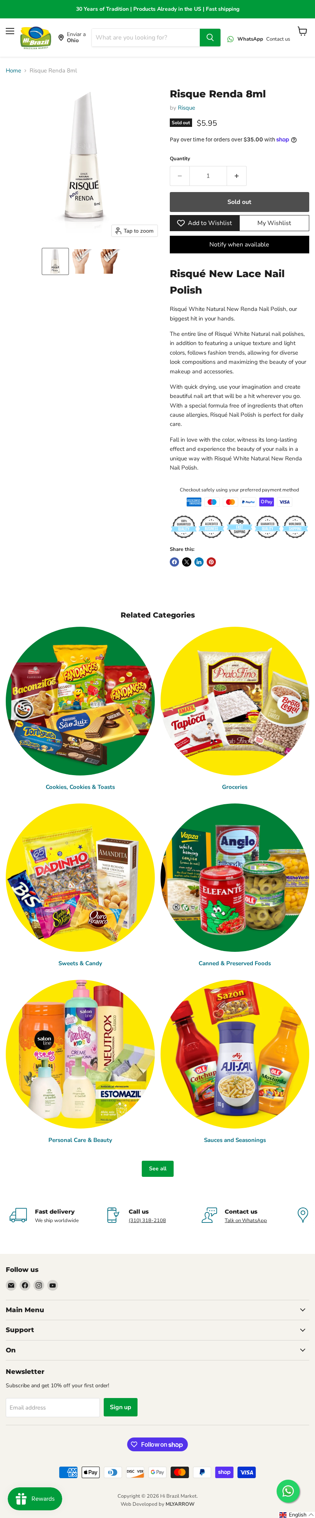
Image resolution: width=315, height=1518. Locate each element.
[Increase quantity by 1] (237, 176)
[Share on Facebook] (174, 562)
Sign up (120, 1407)
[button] (55, 261)
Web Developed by (157, 1504)
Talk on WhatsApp (246, 1220)
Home (13, 70)
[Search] (210, 37)
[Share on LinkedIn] (199, 562)
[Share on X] (186, 562)
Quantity (180, 159)
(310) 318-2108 (147, 1220)
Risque (186, 108)
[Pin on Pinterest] (211, 562)
